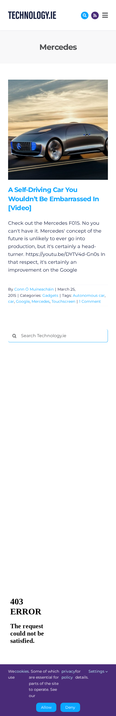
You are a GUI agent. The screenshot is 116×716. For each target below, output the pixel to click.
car (11, 301)
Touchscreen (63, 301)
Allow (46, 707)
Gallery (65, 129)
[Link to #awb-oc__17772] (84, 15)
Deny (70, 707)
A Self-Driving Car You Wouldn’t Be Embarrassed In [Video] (50, 129)
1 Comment (90, 301)
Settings (96, 671)
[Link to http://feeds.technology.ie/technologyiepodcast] (95, 15)
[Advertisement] (48, 429)
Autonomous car (89, 295)
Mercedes (41, 301)
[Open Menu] (104, 15)
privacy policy (68, 674)
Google (23, 301)
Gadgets (50, 295)
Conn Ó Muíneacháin (34, 289)
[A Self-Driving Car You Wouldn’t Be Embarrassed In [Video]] (58, 130)
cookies (22, 671)
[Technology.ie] (32, 14)
